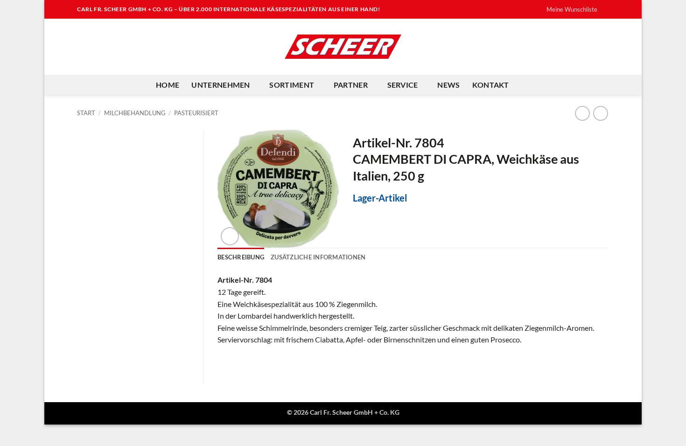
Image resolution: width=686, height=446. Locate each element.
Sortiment (291, 84)
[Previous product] (600, 113)
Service (402, 84)
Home (167, 84)
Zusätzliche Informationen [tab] (318, 257)
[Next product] (582, 113)
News (448, 84)
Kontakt (490, 84)
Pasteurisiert (196, 113)
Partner (351, 84)
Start (86, 113)
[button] (230, 236)
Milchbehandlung (135, 113)
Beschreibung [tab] (240, 257)
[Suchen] (525, 85)
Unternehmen (220, 84)
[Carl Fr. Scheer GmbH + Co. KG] (343, 47)
